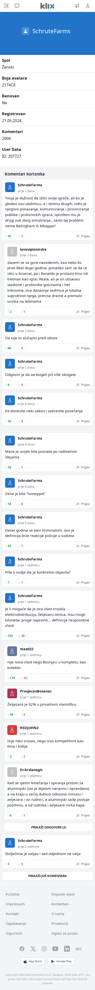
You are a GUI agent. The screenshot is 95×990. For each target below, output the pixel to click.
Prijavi (85, 236)
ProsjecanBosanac (36, 691)
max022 (26, 649)
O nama (57, 913)
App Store (35, 961)
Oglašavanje (16, 923)
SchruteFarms (30, 185)
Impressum (15, 904)
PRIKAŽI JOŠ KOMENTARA (47, 876)
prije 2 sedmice (28, 846)
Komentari (60, 904)
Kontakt (12, 913)
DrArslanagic (31, 769)
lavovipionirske (33, 249)
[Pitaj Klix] (17, 5)
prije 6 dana (26, 523)
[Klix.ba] (47, 6)
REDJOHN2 (29, 727)
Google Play (64, 961)
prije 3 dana (26, 404)
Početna (12, 894)
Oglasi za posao (64, 933)
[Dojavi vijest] (77, 5)
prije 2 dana (26, 191)
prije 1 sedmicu (28, 565)
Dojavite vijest (63, 894)
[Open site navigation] (6, 5)
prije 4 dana (26, 444)
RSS (79, 949)
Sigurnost (14, 933)
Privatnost (59, 923)
